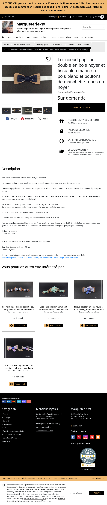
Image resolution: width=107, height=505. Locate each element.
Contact (63, 17)
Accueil (6, 44)
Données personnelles (44, 431)
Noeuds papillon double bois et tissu (50, 44)
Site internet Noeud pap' (12, 438)
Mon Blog (6, 441)
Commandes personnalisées (78, 44)
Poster (45, 118)
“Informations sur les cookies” (35, 499)
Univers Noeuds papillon (23, 44)
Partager (13, 118)
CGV (4, 428)
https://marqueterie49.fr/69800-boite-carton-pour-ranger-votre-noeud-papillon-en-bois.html (40, 257)
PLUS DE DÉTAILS (81, 107)
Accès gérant (99, 478)
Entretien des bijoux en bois (13, 431)
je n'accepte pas (76, 493)
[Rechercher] (103, 27)
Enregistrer (29, 118)
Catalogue (7, 417)
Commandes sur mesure (12, 434)
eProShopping (71, 478)
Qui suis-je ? (7, 424)
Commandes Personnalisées (71, 92)
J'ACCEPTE (96, 493)
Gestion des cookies (43, 427)
